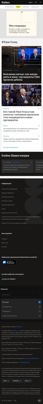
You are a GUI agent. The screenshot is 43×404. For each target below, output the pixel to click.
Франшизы (35, 7)
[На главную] (6, 2)
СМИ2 (5, 381)
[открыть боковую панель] (35, 2)
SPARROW (16, 381)
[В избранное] (39, 70)
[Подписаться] (39, 294)
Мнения (16, 70)
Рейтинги (26, 7)
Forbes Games (12, 7)
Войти (31, 2)
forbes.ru (19, 327)
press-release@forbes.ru (32, 358)
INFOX (26, 381)
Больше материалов (10, 147)
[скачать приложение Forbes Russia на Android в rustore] (9, 262)
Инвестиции (15, 162)
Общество (6, 109)
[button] (40, 2)
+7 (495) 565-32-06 (24, 362)
